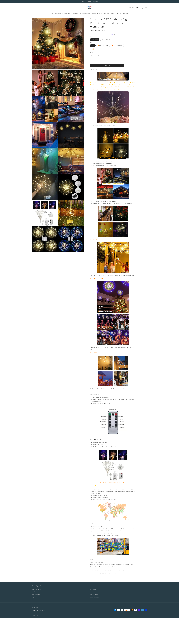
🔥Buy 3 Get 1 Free (103, 46)
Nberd (36, 616)
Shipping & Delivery (37, 589)
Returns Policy (93, 592)
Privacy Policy (93, 589)
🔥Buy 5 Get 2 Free (117, 46)
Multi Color (105, 40)
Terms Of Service (94, 595)
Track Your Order (36, 595)
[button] (33, 7)
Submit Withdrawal (94, 597)
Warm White (95, 40)
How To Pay (35, 592)
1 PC (93, 46)
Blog (33, 597)
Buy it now (107, 65)
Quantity (92, 52)
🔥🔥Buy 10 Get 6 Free (98, 49)
